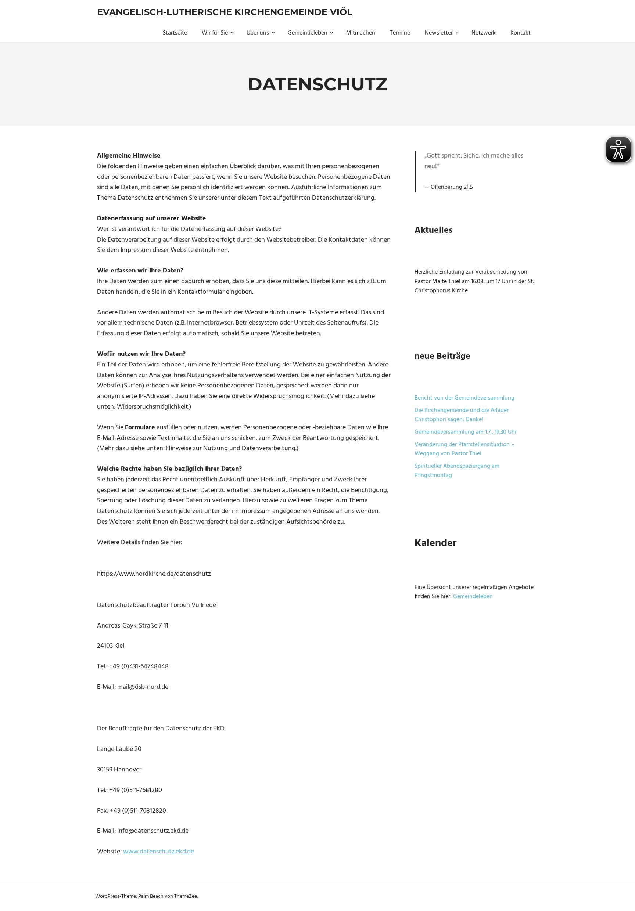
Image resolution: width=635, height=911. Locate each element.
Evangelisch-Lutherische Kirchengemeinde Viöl (224, 12)
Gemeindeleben (307, 33)
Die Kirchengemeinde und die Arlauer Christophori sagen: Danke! (462, 415)
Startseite (175, 33)
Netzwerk (483, 33)
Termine (400, 33)
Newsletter (439, 33)
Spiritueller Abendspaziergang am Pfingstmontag (457, 471)
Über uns (258, 33)
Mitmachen (360, 33)
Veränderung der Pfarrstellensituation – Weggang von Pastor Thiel (464, 449)
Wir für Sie (215, 33)
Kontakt (520, 33)
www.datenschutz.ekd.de (158, 851)
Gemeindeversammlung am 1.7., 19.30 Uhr (466, 432)
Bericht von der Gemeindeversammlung (464, 398)
